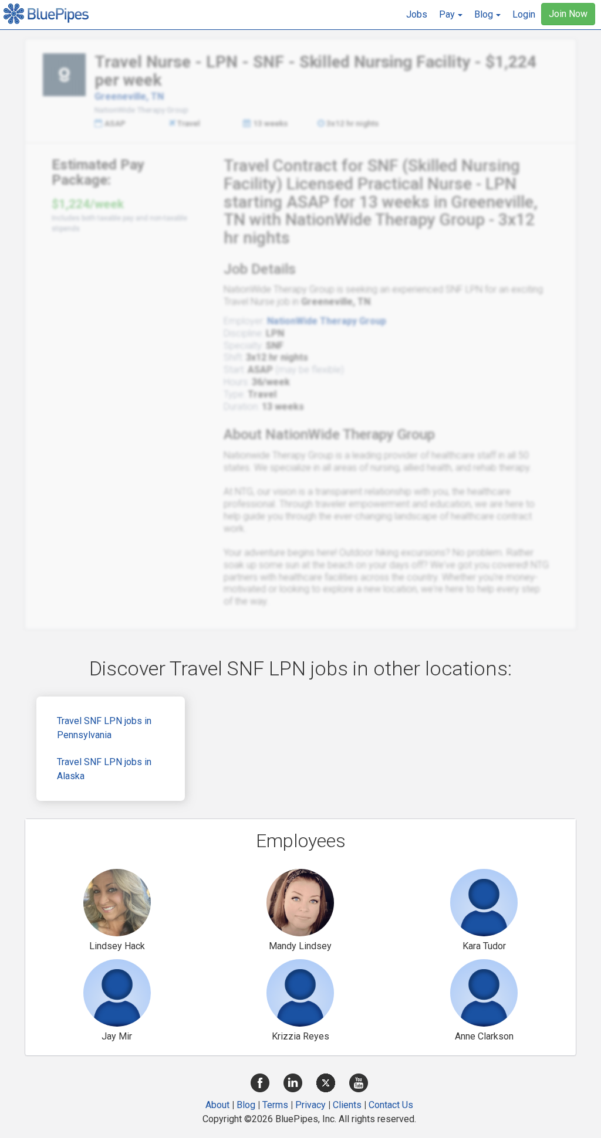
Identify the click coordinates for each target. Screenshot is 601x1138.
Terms (275, 1104)
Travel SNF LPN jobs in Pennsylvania (104, 727)
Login (523, 14)
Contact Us (391, 1104)
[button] (450, 14)
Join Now (568, 13)
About (217, 1104)
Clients (347, 1104)
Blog (246, 1104)
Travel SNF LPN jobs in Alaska (104, 769)
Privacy (310, 1104)
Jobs (416, 14)
